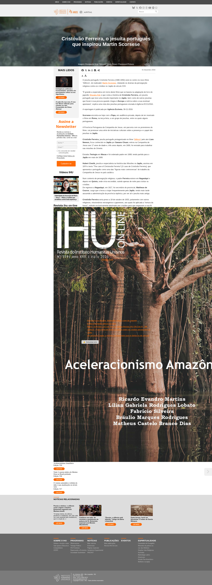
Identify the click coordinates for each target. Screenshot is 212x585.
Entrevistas (91, 546)
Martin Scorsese (109, 83)
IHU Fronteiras (75, 548)
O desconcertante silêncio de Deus (101, 324)
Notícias (88, 2)
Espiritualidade (120, 2)
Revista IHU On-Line (110, 546)
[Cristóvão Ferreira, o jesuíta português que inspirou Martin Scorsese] (99, 70)
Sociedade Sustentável (77, 552)
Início (57, 2)
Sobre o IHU (66, 2)
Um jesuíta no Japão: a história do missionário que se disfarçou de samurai (118, 336)
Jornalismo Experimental (95, 550)
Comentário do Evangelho (146, 543)
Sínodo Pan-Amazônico (145, 559)
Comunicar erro (90, 342)
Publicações (98, 2)
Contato (133, 2)
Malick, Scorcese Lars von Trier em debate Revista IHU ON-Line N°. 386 (117, 327)
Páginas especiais (93, 548)
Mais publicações (109, 543)
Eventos (109, 2)
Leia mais (59, 469)
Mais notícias (91, 543)
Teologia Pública (75, 546)
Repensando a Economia (78, 550)
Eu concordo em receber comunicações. (67, 152)
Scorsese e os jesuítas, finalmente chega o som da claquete (112, 321)
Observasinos (74, 543)
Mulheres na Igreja (144, 562)
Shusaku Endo (107, 260)
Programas (78, 2)
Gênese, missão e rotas (61, 543)
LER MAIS (61, 97)
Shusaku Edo (95, 95)
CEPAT (56, 550)
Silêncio (137, 139)
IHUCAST (90, 552)
